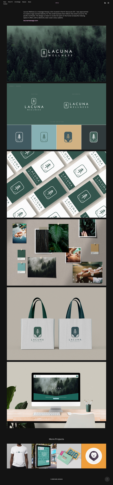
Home (4, 1)
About (29, 1)
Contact (5, 3)
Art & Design (17, 1)
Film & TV (10, 1)
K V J (57, 3)
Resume (24, 1)
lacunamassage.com (30, 20)
